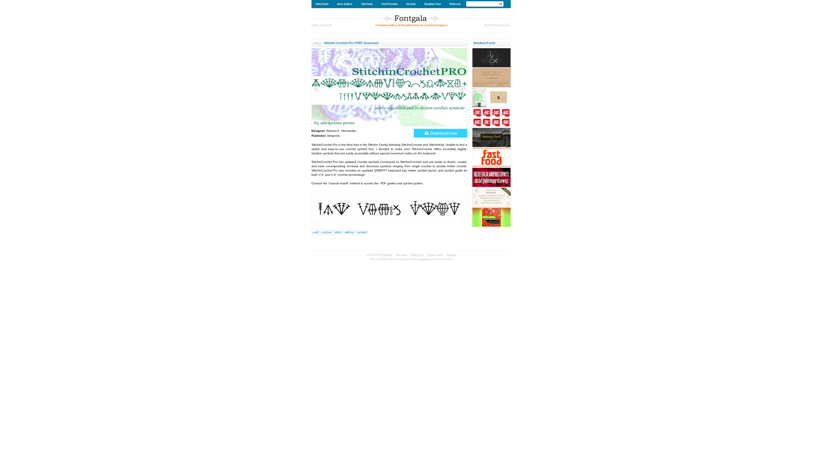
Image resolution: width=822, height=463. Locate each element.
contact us (424, 259)
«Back (317, 43)
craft (316, 232)
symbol (362, 232)
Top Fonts (367, 4)
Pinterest (455, 4)
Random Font (432, 4)
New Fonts (322, 4)
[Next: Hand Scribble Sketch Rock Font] (462, 88)
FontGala (387, 254)
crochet (327, 232)
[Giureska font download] (491, 206)
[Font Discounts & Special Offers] (491, 126)
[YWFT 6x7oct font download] (491, 67)
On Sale (411, 4)
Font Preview (390, 4)
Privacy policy (435, 254)
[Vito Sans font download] (491, 106)
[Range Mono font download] (491, 87)
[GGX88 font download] (491, 226)
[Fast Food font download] (491, 166)
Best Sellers (344, 4)
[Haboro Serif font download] (491, 146)
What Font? (417, 254)
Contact (451, 254)
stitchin (349, 232)
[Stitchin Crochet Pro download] (440, 133)
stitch (338, 232)
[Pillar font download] (491, 186)
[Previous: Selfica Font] (316, 88)
